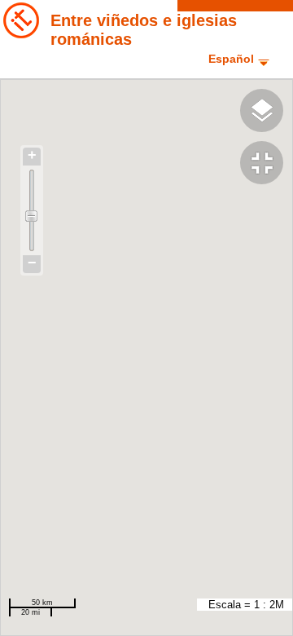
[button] (266, 164)
